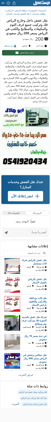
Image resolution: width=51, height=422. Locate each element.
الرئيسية (42, 10)
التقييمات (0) (13, 213)
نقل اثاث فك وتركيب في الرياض (34, 398)
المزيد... (14, 403)
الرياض (10, 10)
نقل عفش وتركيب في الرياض (35, 404)
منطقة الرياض (21, 10)
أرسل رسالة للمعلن (27, 52)
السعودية (33, 10)
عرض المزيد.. (25, 374)
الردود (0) (37, 213)
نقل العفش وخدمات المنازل (18, 13)
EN (2, 3)
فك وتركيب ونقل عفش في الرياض (33, 392)
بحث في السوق (34, 253)
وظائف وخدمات (38, 13)
